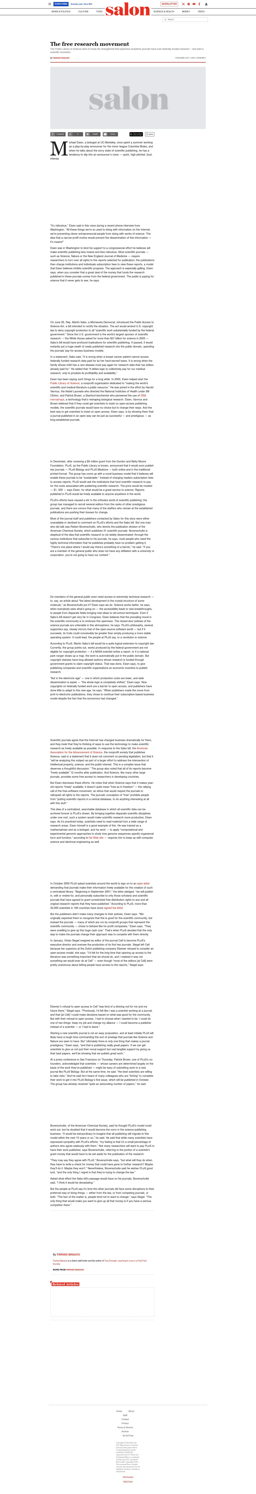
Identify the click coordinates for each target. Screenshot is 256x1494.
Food (99, 12)
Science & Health (163, 12)
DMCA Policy (128, 1482)
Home (119, 1411)
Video (201, 12)
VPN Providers (128, 1477)
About (131, 1411)
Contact (125, 1419)
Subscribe (61, 4)
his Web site (96, 838)
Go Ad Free (128, 1436)
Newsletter (169, 4)
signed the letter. (114, 908)
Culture (83, 12)
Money (186, 12)
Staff (125, 1415)
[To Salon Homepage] (128, 9)
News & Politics (61, 12)
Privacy (125, 1423)
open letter (143, 883)
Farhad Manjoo (61, 58)
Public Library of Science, (65, 383)
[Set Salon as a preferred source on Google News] (136, 134)
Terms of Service (125, 1428)
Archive (125, 1432)
